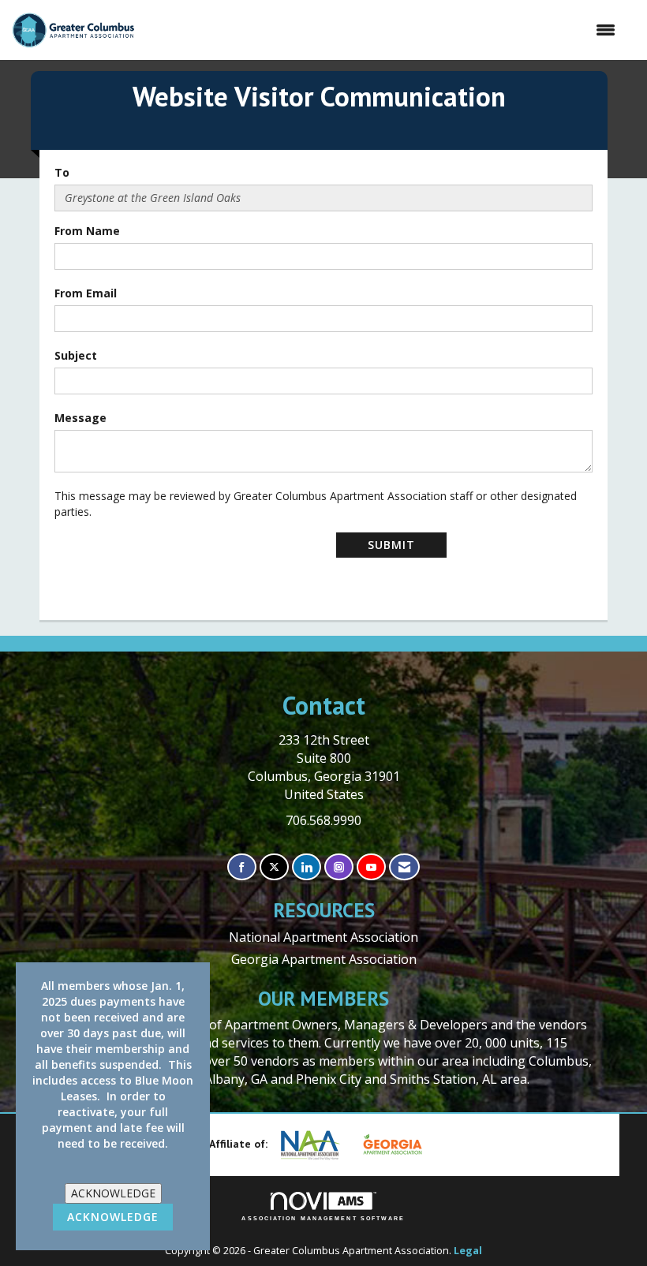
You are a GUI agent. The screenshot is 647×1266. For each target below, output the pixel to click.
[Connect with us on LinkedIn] (306, 867)
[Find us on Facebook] (241, 867)
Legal (468, 1250)
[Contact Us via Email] (404, 867)
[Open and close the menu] (383, 30)
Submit (391, 544)
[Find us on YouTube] (371, 867)
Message (80, 417)
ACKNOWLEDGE (113, 1193)
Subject (75, 355)
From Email (85, 293)
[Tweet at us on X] (274, 867)
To (61, 172)
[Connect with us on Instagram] (338, 867)
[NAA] (316, 1145)
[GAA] (398, 1144)
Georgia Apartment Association (324, 959)
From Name (87, 230)
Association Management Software (323, 1218)
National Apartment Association (323, 937)
